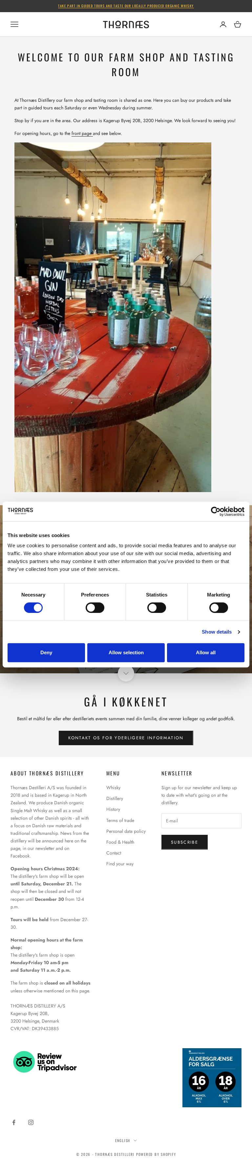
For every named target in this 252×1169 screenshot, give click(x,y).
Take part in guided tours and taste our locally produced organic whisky (126, 5)
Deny (46, 652)
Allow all (206, 652)
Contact (113, 853)
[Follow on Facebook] (13, 1122)
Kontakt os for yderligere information (126, 738)
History (113, 809)
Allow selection (126, 652)
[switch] (95, 607)
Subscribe (184, 842)
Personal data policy (126, 831)
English (122, 1140)
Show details (217, 632)
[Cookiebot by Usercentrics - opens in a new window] (215, 511)
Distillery (114, 798)
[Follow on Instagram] (31, 1122)
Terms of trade (120, 820)
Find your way (120, 863)
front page (82, 133)
